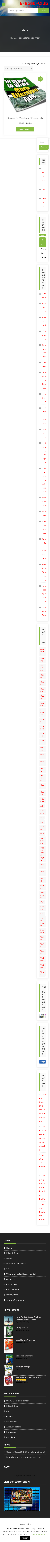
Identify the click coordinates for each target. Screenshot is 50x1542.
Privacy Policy (12, 1295)
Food (42, 741)
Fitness (42, 734)
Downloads (11, 1421)
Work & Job (44, 611)
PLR (42, 902)
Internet (44, 433)
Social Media (44, 527)
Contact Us (11, 1284)
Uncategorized (44, 594)
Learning (42, 812)
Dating (42, 690)
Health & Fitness (44, 380)
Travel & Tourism (44, 572)
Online (42, 887)
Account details (13, 1427)
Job (41, 806)
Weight (42, 966)
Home (13, 38)
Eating (42, 704)
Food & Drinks (44, 351)
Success (42, 931)
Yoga (42, 973)
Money (42, 872)
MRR (41, 879)
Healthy (42, 793)
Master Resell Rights (42, 854)
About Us (10, 1279)
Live (42, 822)
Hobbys (44, 398)
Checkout (44, 202)
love (42, 834)
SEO (42, 914)
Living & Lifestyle (44, 453)
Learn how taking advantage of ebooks (42, 1138)
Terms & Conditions (15, 1300)
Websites (42, 959)
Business (44, 307)
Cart (8, 1411)
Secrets (42, 908)
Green (41, 748)
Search (43, 10)
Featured (44, 321)
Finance (44, 335)
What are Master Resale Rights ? (21, 1274)
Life (42, 818)
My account (11, 1432)
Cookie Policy (12, 1289)
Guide (42, 755)
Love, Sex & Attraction (44, 480)
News (9, 1258)
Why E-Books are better (17, 1401)
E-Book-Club (34, 3)
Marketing (44, 502)
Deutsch (42, 697)
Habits (42, 769)
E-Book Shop (43, 176)
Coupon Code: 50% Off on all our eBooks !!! (26, 1452)
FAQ (8, 1269)
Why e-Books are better (42, 1212)
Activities (42, 651)
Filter (42, 242)
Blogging (42, 676)
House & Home (44, 415)
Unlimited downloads (16, 1263)
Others (44, 513)
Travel (42, 952)
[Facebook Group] (42, 1061)
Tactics (42, 938)
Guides (44, 364)
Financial (42, 727)
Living (42, 828)
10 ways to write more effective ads (25, 118)
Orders (9, 1416)
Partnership (42, 895)
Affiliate (44, 296)
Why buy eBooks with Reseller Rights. (42, 1187)
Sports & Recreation (44, 549)
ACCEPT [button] (25, 1538)
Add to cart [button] (25, 129)
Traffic (42, 945)
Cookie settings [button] (38, 1534)
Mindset (42, 865)
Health (42, 786)
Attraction (42, 667)
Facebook (42, 712)
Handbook (42, 777)
